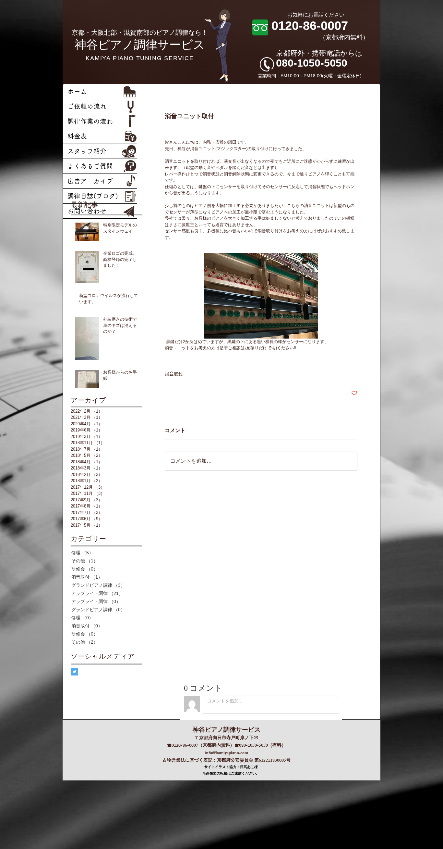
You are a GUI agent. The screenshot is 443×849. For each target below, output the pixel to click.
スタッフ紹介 (86, 151)
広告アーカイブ (90, 181)
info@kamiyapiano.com (226, 753)
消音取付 (174, 373)
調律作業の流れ (90, 121)
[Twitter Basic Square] (74, 671)
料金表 (77, 136)
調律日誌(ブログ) (92, 196)
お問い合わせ (86, 211)
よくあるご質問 (90, 166)
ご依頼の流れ (86, 106)
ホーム (77, 91)
